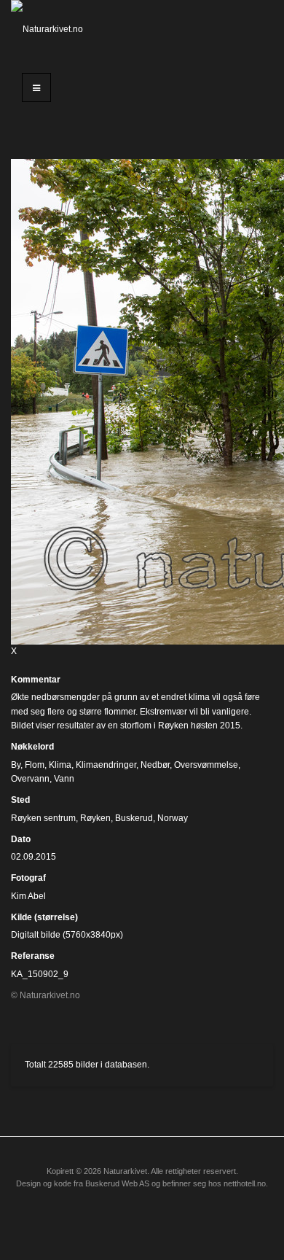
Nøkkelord (32, 747)
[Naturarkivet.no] (47, 29)
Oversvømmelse (206, 765)
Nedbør (155, 765)
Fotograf (28, 878)
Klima (60, 765)
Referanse (33, 956)
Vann (64, 779)
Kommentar (35, 679)
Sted (20, 800)
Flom (34, 765)
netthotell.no (245, 1183)
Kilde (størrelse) (44, 917)
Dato (21, 839)
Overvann (30, 779)
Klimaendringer (106, 765)
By (15, 765)
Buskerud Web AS (117, 1183)
